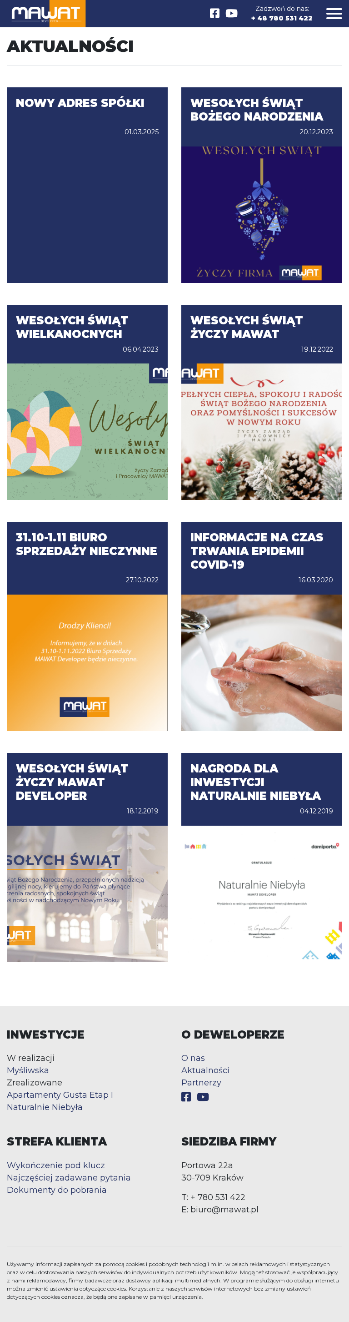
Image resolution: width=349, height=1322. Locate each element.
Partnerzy (201, 1083)
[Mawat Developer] (46, 13)
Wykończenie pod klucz (56, 1166)
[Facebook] (214, 13)
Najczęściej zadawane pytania (69, 1178)
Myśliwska (28, 1070)
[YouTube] (231, 13)
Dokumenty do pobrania (57, 1190)
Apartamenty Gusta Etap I (60, 1095)
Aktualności (205, 1070)
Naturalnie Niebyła (45, 1107)
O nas (193, 1058)
